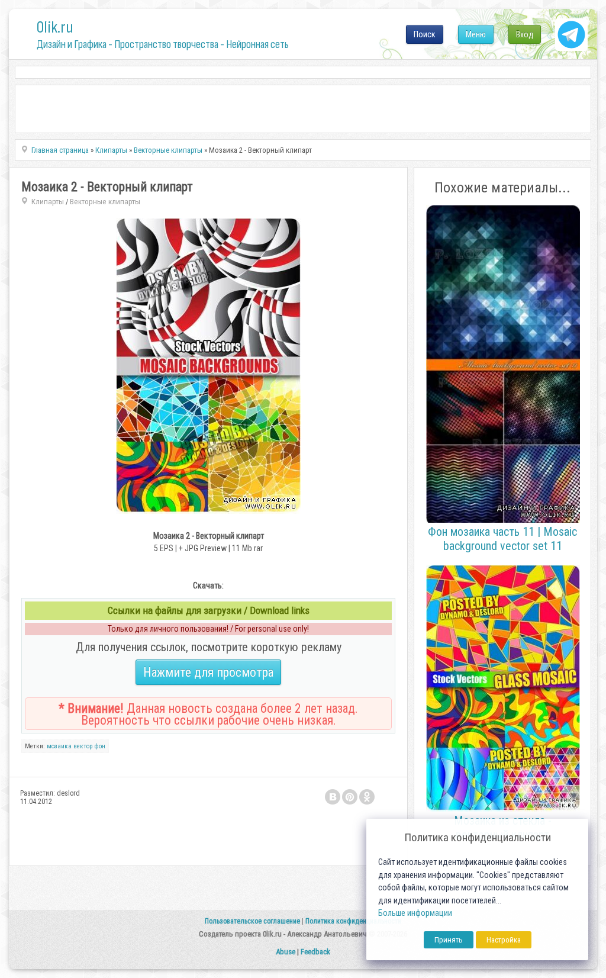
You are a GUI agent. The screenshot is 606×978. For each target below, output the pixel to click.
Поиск (425, 34)
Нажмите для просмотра (208, 672)
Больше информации (415, 913)
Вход (524, 34)
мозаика (59, 746)
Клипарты (47, 201)
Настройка (503, 939)
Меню (476, 34)
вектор (82, 746)
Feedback (315, 951)
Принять (448, 939)
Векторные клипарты (105, 201)
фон (99, 746)
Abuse (285, 951)
